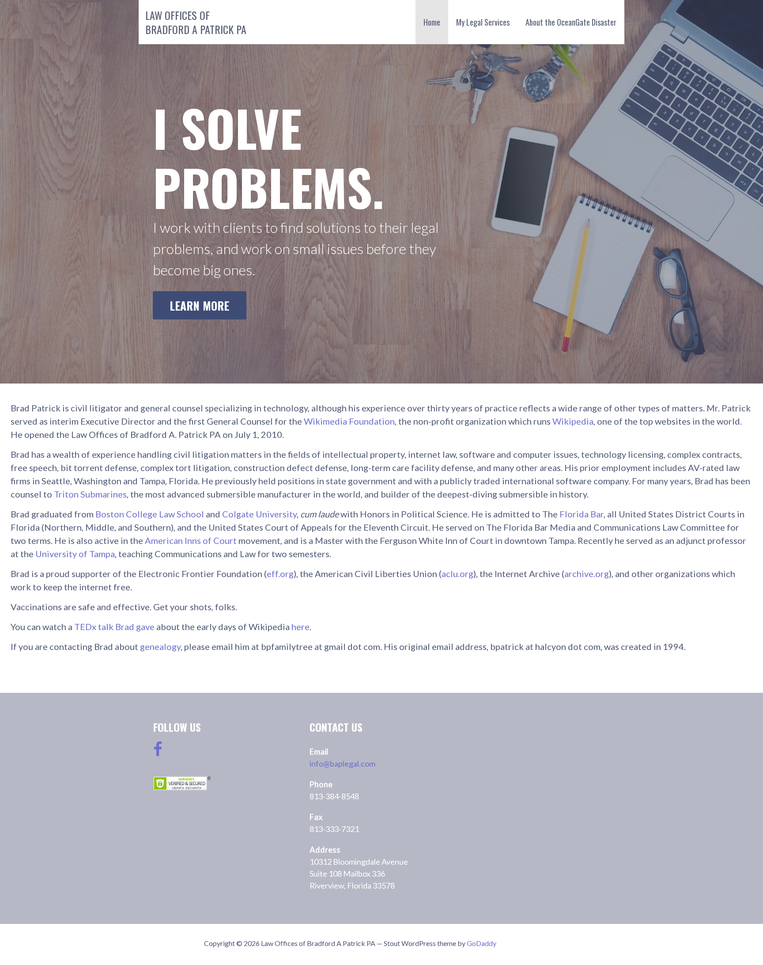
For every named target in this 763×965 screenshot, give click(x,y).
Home (431, 22)
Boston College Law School (149, 514)
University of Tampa (75, 553)
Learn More (199, 305)
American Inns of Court (191, 540)
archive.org (586, 573)
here (300, 626)
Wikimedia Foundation (349, 421)
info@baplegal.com (342, 763)
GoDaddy (481, 943)
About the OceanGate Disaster (570, 22)
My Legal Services (483, 22)
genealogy (160, 646)
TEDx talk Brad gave (114, 626)
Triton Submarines (90, 494)
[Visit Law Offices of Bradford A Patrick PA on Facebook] (157, 752)
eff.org (280, 573)
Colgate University (259, 514)
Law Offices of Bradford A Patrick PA (195, 22)
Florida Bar (581, 514)
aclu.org (457, 573)
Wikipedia (572, 421)
